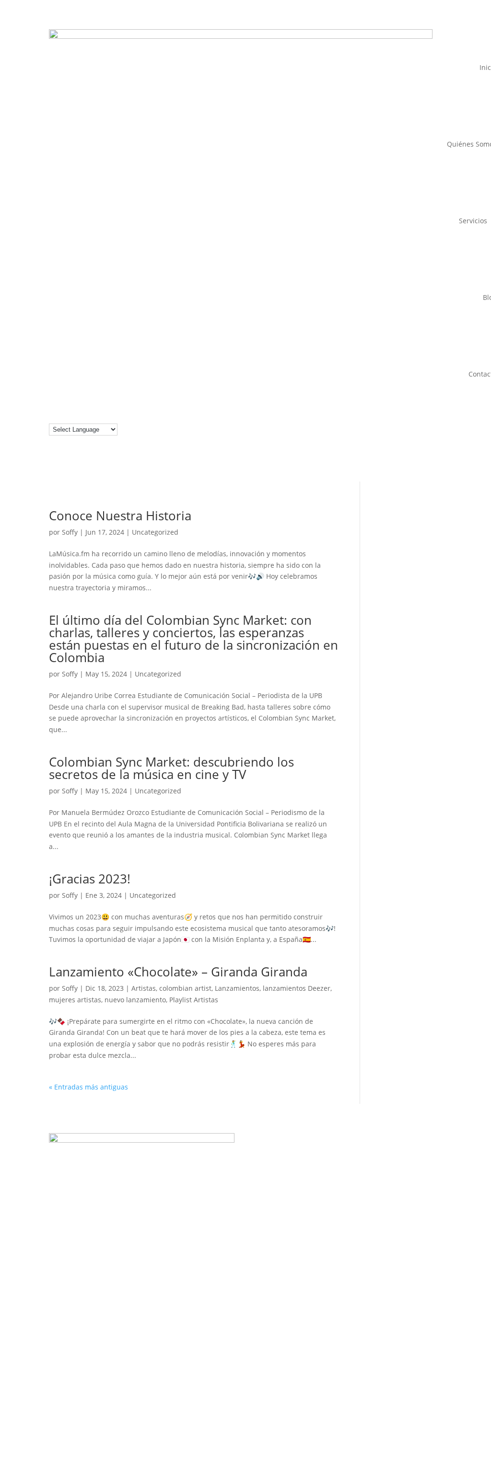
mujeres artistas (75, 999)
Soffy (70, 532)
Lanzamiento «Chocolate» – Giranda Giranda (178, 971)
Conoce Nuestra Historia (120, 515)
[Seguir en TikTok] (378, 1151)
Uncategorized (155, 532)
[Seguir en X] (397, 1151)
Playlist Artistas (193, 999)
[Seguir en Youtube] (358, 1151)
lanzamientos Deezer (296, 988)
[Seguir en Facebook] (320, 1151)
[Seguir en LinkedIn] (339, 1151)
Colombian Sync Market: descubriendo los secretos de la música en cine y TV (171, 768)
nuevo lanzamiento (135, 999)
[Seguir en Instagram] (301, 1151)
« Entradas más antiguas (88, 1086)
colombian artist (185, 988)
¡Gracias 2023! (89, 878)
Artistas (143, 988)
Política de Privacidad (408, 1382)
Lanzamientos (237, 988)
